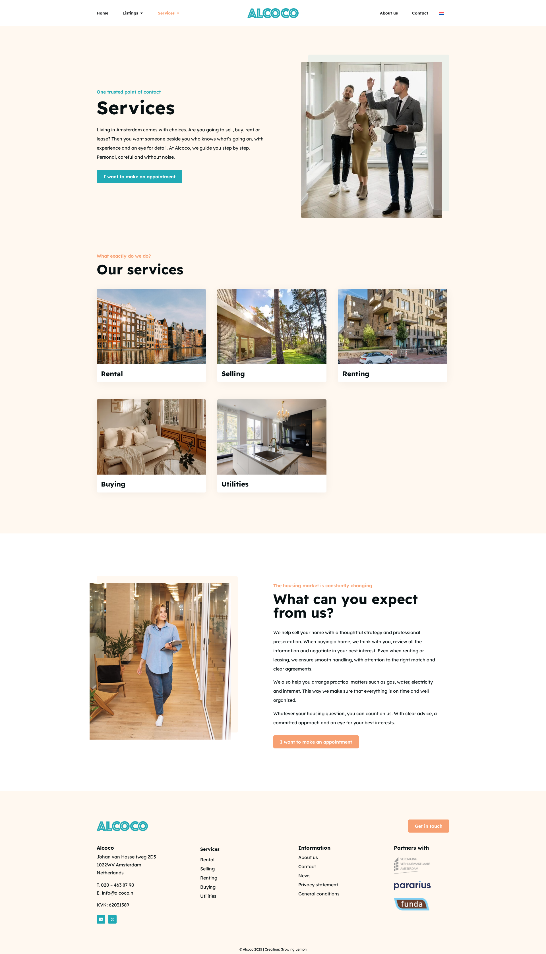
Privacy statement (318, 884)
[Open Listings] (142, 13)
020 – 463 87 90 (117, 885)
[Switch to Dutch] (441, 13)
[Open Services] (178, 13)
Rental (112, 373)
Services (210, 849)
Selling (233, 373)
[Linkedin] (101, 919)
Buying (113, 484)
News (304, 875)
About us (308, 857)
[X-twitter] (112, 919)
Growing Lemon (294, 949)
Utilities (235, 484)
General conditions (319, 894)
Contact (307, 866)
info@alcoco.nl (118, 893)
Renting (355, 373)
